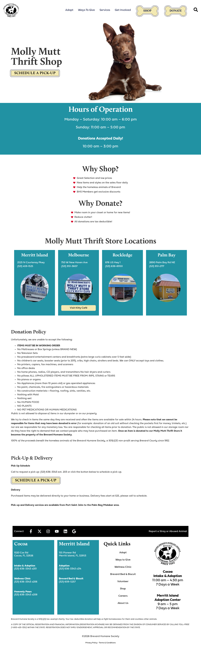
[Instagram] (48, 531)
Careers (123, 596)
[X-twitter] (39, 531)
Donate (176, 10)
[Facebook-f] (31, 531)
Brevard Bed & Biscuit (123, 574)
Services (105, 10)
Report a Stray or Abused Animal (168, 531)
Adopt (69, 10)
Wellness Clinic (122, 567)
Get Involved (123, 10)
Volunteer (122, 581)
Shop (147, 10)
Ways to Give (86, 10)
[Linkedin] (65, 531)
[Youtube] (57, 531)
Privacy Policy (91, 643)
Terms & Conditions (107, 643)
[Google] (74, 531)
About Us (123, 603)
